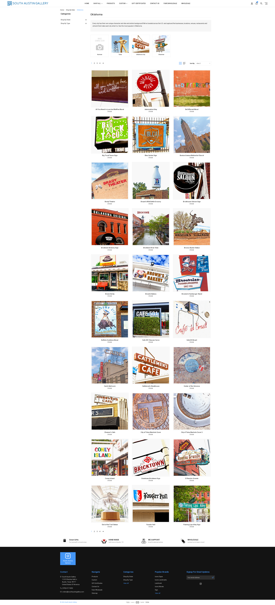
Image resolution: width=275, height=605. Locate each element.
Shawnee (161, 54)
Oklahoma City (140, 54)
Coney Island (110, 478)
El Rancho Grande (191, 478)
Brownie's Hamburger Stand (192, 294)
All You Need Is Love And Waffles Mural (110, 109)
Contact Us (154, 3)
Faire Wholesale (170, 3)
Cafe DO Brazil (192, 340)
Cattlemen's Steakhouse (151, 386)
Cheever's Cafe (109, 432)
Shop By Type (65, 23)
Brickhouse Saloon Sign (192, 201)
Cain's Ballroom (110, 386)
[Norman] (99, 44)
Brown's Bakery (150, 294)
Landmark (158, 583)
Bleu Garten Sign (151, 155)
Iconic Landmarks (161, 580)
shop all (97, 3)
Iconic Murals (159, 586)
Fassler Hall (150, 524)
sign (156, 590)
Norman (99, 54)
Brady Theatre (110, 201)
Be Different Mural (192, 109)
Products (111, 3)
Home (87, 3)
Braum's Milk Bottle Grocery (151, 201)
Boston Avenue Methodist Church (192, 155)
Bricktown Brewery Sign (109, 248)
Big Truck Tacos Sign (110, 155)
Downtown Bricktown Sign (150, 478)
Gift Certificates (139, 3)
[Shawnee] (161, 44)
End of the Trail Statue (110, 524)
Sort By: (192, 63)
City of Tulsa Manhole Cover (151, 432)
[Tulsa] (120, 44)
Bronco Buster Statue (192, 248)
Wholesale (185, 3)
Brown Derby (110, 294)
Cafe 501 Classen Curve (150, 340)
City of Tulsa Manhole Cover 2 (191, 432)
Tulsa (120, 54)
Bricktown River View (150, 248)
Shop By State (65, 20)
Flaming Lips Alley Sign (191, 524)
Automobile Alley (151, 109)
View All (125, 583)
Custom (122, 3)
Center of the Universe (192, 386)
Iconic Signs (159, 576)
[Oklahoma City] (140, 44)
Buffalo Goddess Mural (109, 340)
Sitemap (95, 593)
